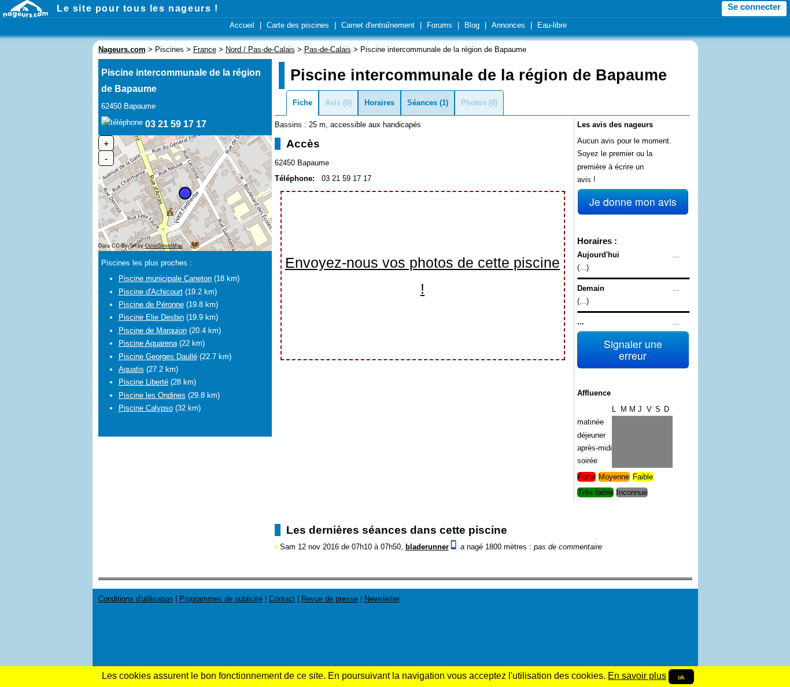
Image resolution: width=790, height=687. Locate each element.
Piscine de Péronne (151, 304)
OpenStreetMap (164, 246)
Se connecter (754, 7)
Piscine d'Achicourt (151, 291)
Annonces (508, 25)
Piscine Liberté (143, 382)
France (204, 49)
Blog (471, 25)
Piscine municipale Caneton (165, 278)
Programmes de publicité (221, 598)
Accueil (242, 25)
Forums (439, 25)
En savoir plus (637, 676)
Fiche (302, 102)
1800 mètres (506, 546)
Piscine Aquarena (148, 343)
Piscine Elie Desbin (151, 317)
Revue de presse (329, 598)
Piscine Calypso (146, 408)
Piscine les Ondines (152, 395)
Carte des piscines (298, 25)
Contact (282, 598)
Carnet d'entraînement (378, 25)
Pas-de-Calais (327, 49)
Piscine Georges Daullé (158, 356)
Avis (333, 102)
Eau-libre (552, 25)
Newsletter (382, 598)
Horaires (379, 102)
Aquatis (131, 369)
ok (681, 676)
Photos (473, 102)
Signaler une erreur (633, 350)
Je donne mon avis (633, 201)
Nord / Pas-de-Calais (260, 49)
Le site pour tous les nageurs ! (138, 8)
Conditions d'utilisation (135, 598)
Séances (422, 102)
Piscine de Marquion (153, 330)
